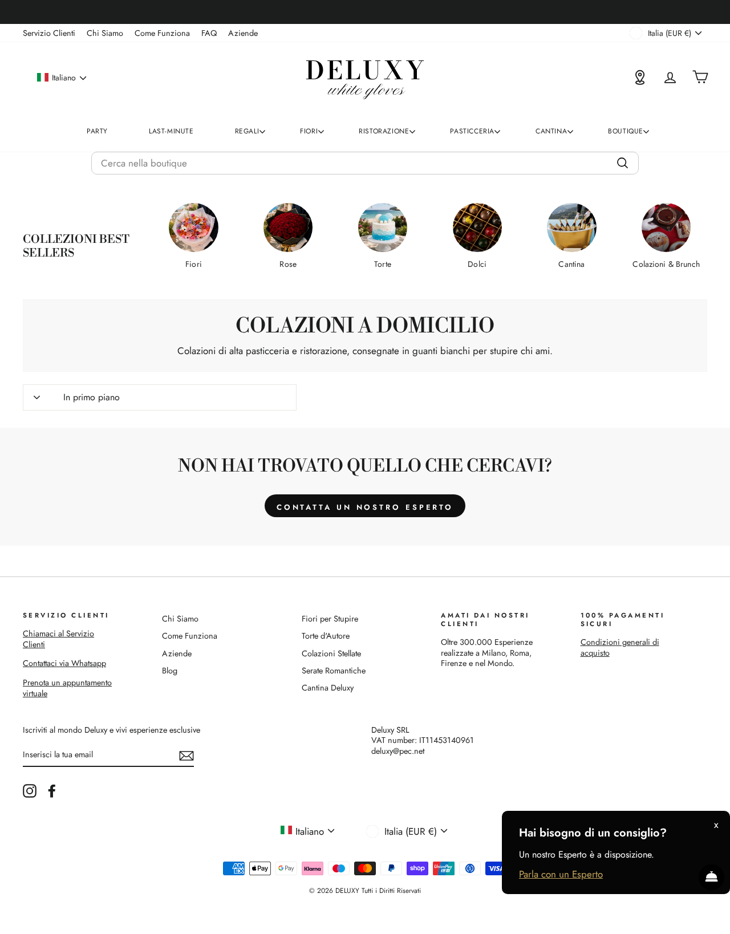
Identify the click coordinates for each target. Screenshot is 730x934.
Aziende (243, 33)
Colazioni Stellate (331, 653)
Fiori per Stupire (330, 618)
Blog (169, 670)
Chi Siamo (105, 33)
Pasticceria (472, 131)
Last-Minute (171, 131)
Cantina (551, 131)
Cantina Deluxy (328, 687)
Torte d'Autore (326, 635)
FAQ (209, 33)
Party (97, 131)
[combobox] (365, 163)
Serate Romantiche (334, 670)
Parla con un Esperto (561, 874)
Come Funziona (162, 33)
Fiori (309, 131)
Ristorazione (384, 131)
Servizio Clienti (49, 33)
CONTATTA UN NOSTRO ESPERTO (365, 507)
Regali (247, 131)
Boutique (625, 131)
